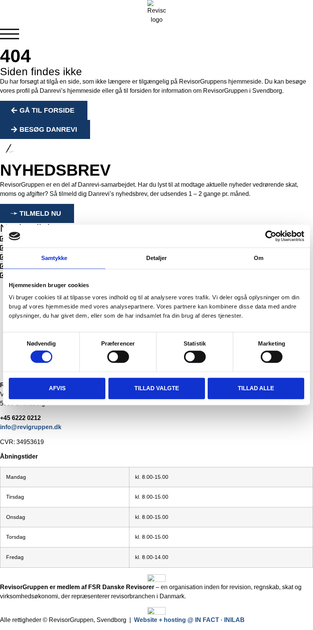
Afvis (57, 388)
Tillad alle (256, 388)
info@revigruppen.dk (30, 427)
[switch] (118, 357)
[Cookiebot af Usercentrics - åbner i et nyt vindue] (270, 236)
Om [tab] (258, 258)
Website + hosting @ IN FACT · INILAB (189, 620)
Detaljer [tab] (156, 258)
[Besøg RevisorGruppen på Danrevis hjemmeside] (156, 578)
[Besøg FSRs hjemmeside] (156, 610)
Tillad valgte (156, 388)
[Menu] (9, 34)
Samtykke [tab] (54, 258)
